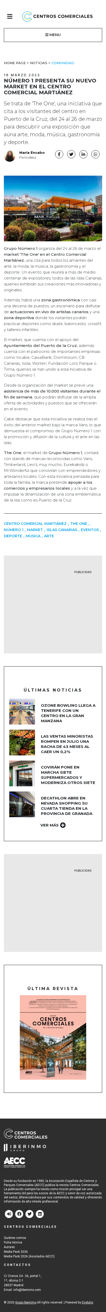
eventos (90, 529)
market (35, 529)
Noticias (38, 63)
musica (33, 536)
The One (78, 523)
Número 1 (13, 529)
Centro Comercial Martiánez (35, 523)
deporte (13, 536)
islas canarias (62, 529)
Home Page (15, 63)
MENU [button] (54, 34)
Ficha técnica (13, 1242)
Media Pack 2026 (16, 1252)
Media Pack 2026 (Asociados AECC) (29, 1256)
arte (49, 536)
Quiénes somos (15, 1238)
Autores (9, 1247)
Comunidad (62, 63)
